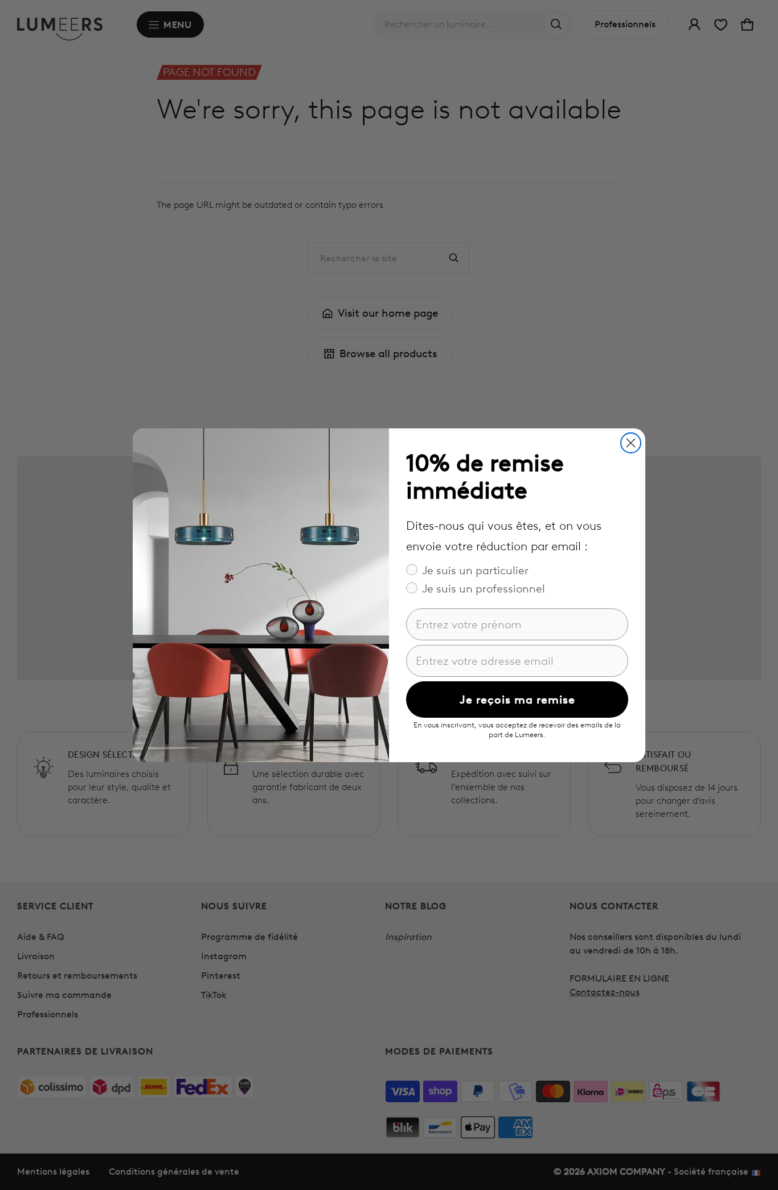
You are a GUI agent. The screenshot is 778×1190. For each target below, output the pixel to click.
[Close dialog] (631, 443)
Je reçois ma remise (517, 699)
